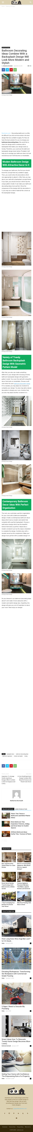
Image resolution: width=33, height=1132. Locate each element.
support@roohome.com (20, 1108)
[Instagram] (9, 1113)
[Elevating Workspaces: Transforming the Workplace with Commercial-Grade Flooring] (16, 958)
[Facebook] (3, 69)
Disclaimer (4, 1127)
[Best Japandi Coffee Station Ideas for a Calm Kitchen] (9, 857)
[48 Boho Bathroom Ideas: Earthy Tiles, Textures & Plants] (6, 834)
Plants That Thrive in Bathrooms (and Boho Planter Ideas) (20, 815)
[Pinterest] (11, 69)
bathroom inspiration (7, 756)
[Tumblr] (23, 1113)
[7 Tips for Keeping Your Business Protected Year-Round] (9, 896)
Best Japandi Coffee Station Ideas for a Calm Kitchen (8, 865)
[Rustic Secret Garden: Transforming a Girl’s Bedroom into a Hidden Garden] (9, 877)
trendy (25, 756)
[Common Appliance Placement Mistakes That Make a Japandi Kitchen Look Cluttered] (24, 877)
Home (3, 6)
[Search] (30, 2)
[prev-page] (3, 840)
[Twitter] (7, 69)
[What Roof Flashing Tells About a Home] (24, 896)
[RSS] (18, 1113)
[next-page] (5, 840)
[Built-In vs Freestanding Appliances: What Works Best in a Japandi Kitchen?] (24, 857)
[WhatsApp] (15, 69)
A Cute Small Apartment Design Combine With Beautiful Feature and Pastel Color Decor (24, 779)
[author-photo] (16, 798)
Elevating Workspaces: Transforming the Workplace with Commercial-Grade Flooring (16, 974)
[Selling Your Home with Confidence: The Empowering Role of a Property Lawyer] (16, 1061)
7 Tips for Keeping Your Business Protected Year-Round (8, 904)
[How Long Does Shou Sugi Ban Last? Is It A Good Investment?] (16, 926)
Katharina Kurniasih (7, 65)
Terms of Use (12, 1127)
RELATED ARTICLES (8, 809)
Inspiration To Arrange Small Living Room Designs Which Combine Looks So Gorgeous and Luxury (8, 780)
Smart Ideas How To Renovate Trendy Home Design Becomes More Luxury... (16, 1041)
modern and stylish (18, 756)
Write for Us (28, 1127)
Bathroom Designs (10, 6)
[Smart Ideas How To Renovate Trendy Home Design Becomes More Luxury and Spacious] (16, 1026)
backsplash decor (10, 754)
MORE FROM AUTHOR (21, 809)
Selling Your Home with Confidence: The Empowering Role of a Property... (16, 1075)
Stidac (3, 943)
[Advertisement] (16, 29)
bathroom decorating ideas (22, 383)
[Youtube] (16, 1118)
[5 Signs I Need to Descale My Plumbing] (16, 993)
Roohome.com (6, 133)
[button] (3, 2)
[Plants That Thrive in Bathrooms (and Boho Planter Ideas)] (6, 816)
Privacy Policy (20, 1127)
